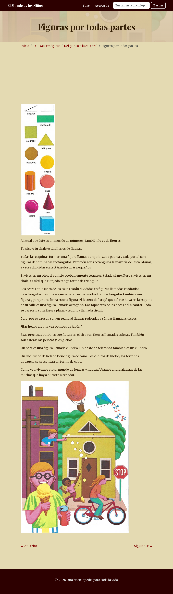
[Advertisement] (86, 76)
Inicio (25, 46)
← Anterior (29, 546)
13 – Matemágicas (46, 46)
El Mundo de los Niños (25, 5)
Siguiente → (143, 546)
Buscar (158, 5)
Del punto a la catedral (80, 46)
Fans (86, 5)
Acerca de (102, 5)
